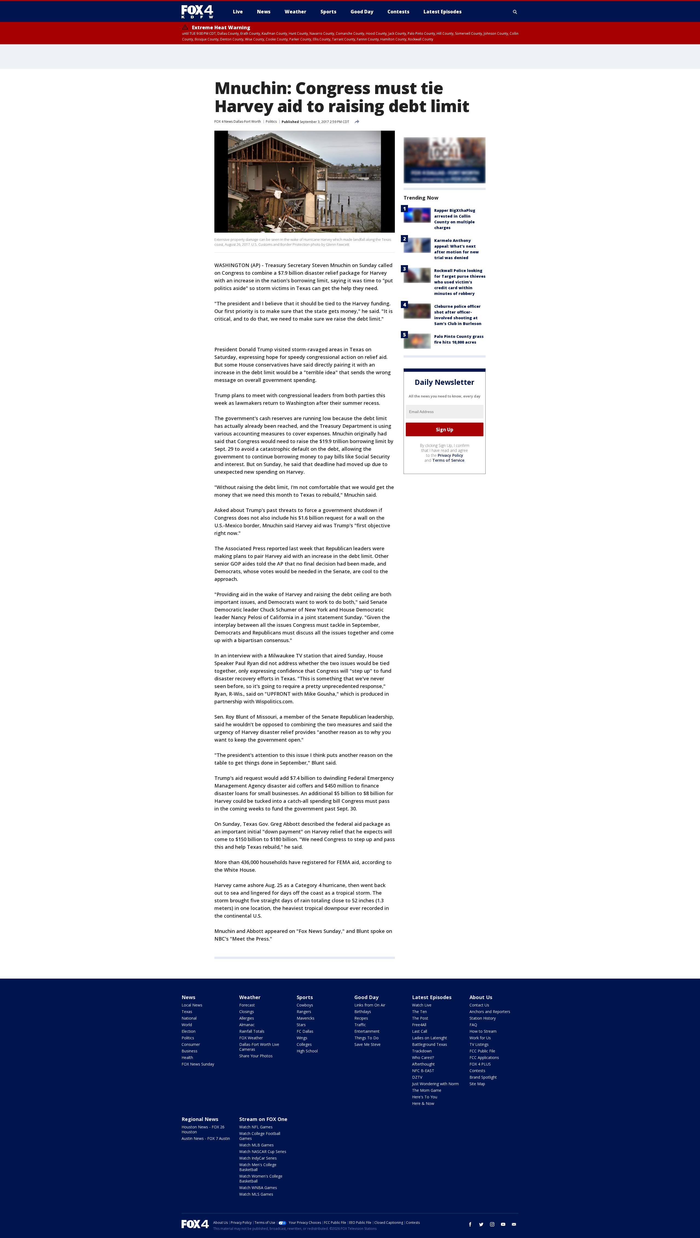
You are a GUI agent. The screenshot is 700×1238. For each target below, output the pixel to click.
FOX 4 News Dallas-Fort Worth (237, 121)
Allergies (246, 1018)
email (514, 1224)
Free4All (419, 1024)
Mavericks (305, 1018)
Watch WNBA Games (258, 1187)
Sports (305, 997)
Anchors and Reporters (489, 1011)
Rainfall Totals (251, 1031)
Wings (302, 1037)
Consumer (191, 1044)
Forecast (247, 1005)
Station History (482, 1018)
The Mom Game (426, 1090)
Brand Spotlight (483, 1077)
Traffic (360, 1024)
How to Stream (483, 1031)
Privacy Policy (450, 455)
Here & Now (423, 1103)
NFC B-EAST (423, 1070)
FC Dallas (305, 1031)
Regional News (200, 1119)
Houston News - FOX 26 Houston (203, 1129)
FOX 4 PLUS (480, 1064)
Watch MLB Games (256, 1145)
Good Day (366, 997)
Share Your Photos (256, 1055)
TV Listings (479, 1044)
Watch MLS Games (256, 1194)
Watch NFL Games (256, 1126)
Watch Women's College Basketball (260, 1178)
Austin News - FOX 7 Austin (206, 1138)
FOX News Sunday (198, 1064)
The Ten (419, 1011)
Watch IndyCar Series (258, 1158)
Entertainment (367, 1031)
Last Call (419, 1031)
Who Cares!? (423, 1057)
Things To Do (366, 1037)
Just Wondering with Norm (435, 1083)
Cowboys (305, 1005)
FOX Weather (251, 1037)
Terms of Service (448, 460)
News (188, 997)
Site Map (477, 1083)
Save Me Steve (367, 1044)
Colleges (304, 1044)
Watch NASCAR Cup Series (262, 1151)
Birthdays (362, 1011)
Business (189, 1050)
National (189, 1018)
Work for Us (480, 1037)
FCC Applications (484, 1057)
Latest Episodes (431, 997)
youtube (503, 1224)
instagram (492, 1224)
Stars (301, 1024)
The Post (420, 1018)
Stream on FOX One (263, 1119)
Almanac (247, 1024)
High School (307, 1050)
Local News (192, 1005)
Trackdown (422, 1050)
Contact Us (479, 1005)
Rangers (304, 1011)
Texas (187, 1011)
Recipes (361, 1018)
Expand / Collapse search (515, 12)
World (187, 1024)
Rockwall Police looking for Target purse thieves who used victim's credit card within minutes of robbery (460, 282)
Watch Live (421, 1005)
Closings (246, 1011)
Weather (250, 997)
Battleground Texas (429, 1044)
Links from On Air (369, 1005)
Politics (271, 121)
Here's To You (424, 1096)
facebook (470, 1224)
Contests (477, 1070)
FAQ (473, 1024)
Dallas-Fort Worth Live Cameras (259, 1047)
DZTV (417, 1077)
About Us (480, 997)
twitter (481, 1224)
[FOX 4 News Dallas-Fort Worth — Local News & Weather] (200, 11)
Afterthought (423, 1064)
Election (189, 1031)
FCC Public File (482, 1050)
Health (187, 1057)
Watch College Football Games (259, 1136)
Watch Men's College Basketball (257, 1167)
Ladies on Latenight (429, 1037)
